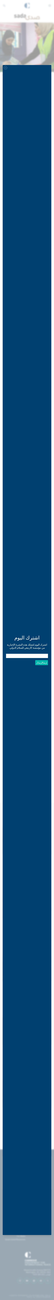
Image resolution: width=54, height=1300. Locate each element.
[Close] (5, 67)
